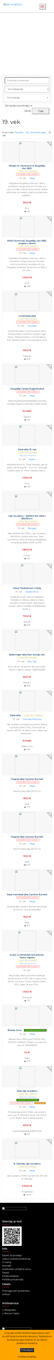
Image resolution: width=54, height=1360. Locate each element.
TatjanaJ (27, 356)
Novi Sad (32, 661)
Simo (27, 483)
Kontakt (7, 1265)
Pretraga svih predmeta (16, 1291)
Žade (27, 804)
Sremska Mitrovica (32, 719)
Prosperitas (27, 1191)
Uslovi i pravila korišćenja (16, 1258)
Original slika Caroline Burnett (27, 779)
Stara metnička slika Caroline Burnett (27, 894)
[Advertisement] (27, 43)
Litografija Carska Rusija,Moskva (27, 388)
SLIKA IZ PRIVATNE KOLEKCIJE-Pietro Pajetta (27, 956)
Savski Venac (32, 591)
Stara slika (15, 715)
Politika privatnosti (12, 1279)
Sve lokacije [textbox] (13, 97)
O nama (6, 1262)
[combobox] (27, 98)
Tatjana (27, 416)
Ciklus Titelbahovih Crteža (27, 588)
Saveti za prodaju (12, 1255)
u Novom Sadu (10, 1313)
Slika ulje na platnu (27, 1091)
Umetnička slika (27, 316)
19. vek (22, 178)
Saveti (5, 1272)
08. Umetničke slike (36, 132)
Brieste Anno (15, 1030)
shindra (27, 622)
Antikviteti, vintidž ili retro (16, 1269)
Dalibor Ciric (27, 746)
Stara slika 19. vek (27, 449)
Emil (27, 208)
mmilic (27, 555)
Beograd (32, 528)
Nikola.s (27, 682)
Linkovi (6, 1294)
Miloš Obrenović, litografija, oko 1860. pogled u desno (27, 242)
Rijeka (32, 1107)
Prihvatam (27, 1350)
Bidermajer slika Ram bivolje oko (27, 654)
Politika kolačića (27, 1356)
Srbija (32, 178)
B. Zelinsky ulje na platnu (27, 1163)
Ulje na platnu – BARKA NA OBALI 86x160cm (27, 517)
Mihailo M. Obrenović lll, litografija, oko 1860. (27, 167)
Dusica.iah (27, 997)
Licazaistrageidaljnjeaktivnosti (27, 1131)
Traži (40, 111)
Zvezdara (32, 326)
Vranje (32, 901)
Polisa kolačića (10, 1276)
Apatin (32, 459)
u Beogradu (9, 1310)
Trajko (27, 1058)
